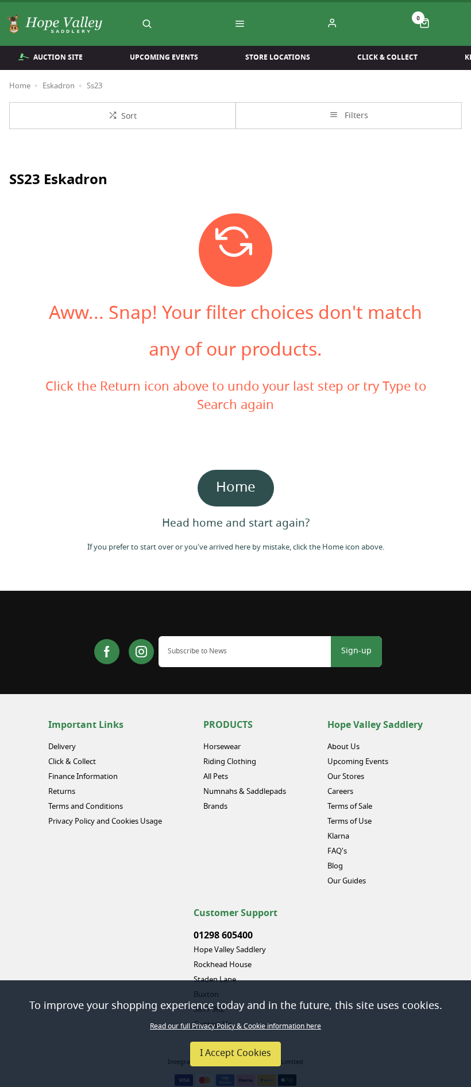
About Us (343, 747)
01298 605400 (223, 935)
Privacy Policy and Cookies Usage (105, 822)
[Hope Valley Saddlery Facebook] (106, 651)
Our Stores (345, 777)
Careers (340, 792)
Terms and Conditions (85, 807)
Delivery (62, 747)
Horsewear (222, 747)
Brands (215, 807)
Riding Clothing (229, 762)
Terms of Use (349, 822)
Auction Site (58, 57)
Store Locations (277, 57)
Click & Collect (387, 57)
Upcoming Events (164, 57)
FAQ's (337, 852)
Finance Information (83, 777)
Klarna (338, 837)
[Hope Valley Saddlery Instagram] (141, 651)
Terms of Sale (349, 807)
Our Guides (346, 881)
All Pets (215, 777)
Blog (335, 866)
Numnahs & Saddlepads (244, 792)
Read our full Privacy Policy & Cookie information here (235, 1026)
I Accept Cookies (235, 1053)
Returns (61, 792)
